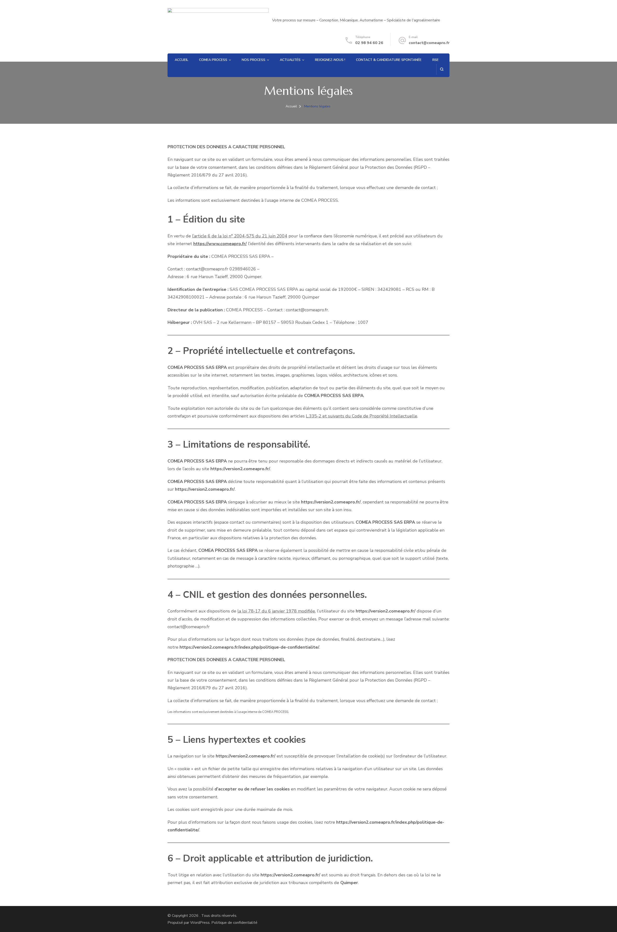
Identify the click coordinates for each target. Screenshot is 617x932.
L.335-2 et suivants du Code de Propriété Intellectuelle (361, 416)
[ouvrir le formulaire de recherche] (441, 69)
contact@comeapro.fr (429, 43)
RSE (435, 60)
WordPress (200, 922)
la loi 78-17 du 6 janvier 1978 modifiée (276, 611)
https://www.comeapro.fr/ (220, 244)
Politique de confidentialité (234, 922)
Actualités (290, 60)
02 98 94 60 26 (369, 43)
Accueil (181, 60)
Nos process (253, 60)
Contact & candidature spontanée (389, 60)
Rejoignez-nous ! (330, 60)
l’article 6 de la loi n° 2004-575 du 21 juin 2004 (239, 236)
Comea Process (213, 60)
